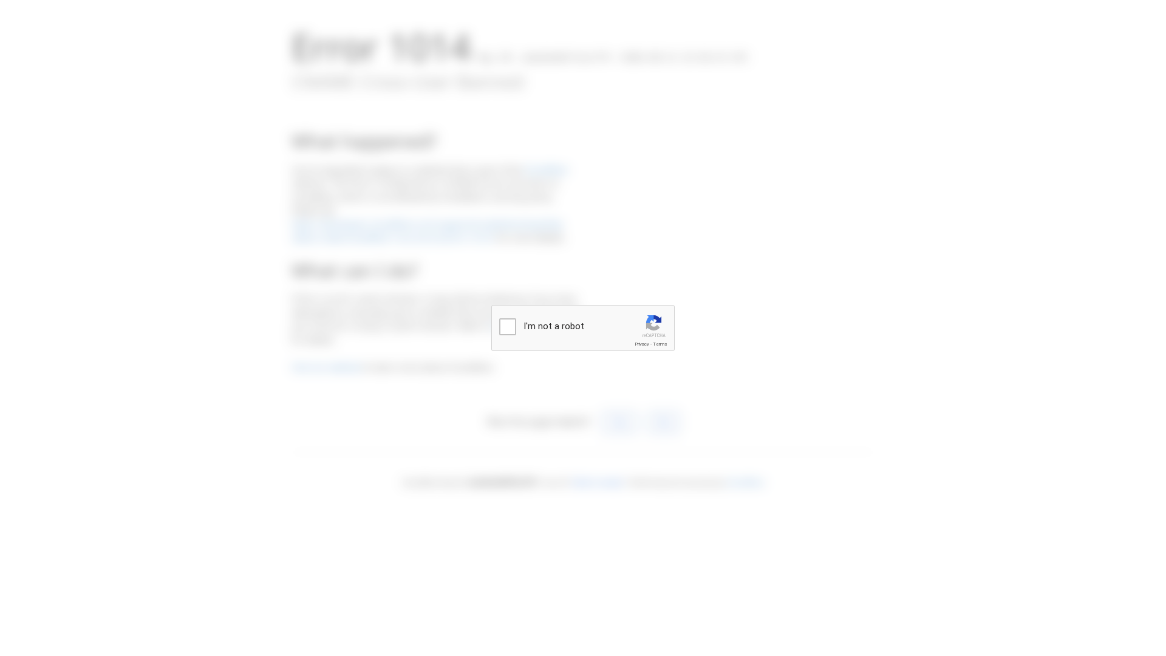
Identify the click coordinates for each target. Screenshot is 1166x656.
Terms (660, 344)
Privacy (642, 344)
